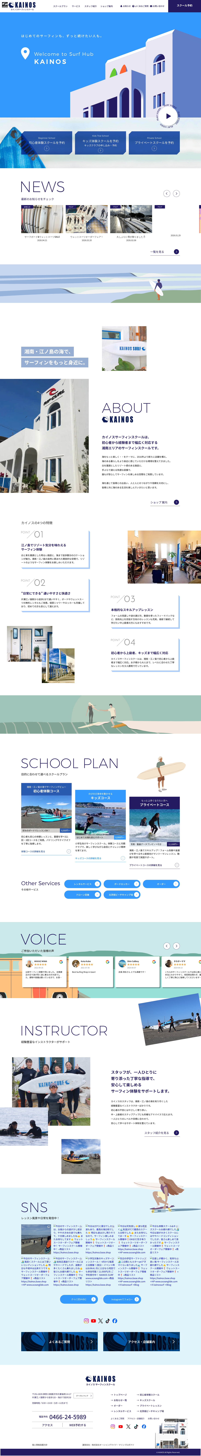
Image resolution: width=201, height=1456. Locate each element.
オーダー (118, 1405)
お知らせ (160, 207)
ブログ (26, 207)
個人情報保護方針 (39, 1444)
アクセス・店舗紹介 (136, 1418)
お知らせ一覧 (120, 1400)
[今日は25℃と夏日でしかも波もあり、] (100, 1239)
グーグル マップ (82, 1395)
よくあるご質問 (117, 1418)
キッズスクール (147, 1400)
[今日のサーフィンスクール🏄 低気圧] (68, 1272)
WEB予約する (77, 1425)
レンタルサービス (122, 1411)
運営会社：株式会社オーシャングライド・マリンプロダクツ (108, 1444)
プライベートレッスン (151, 1405)
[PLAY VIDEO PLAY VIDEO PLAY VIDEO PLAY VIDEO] (168, 131)
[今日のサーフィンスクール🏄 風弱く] (36, 1272)
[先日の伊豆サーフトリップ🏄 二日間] (133, 1272)
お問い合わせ (153, 1418)
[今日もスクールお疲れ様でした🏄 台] (36, 1239)
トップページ (120, 1394)
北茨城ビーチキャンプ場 (152, 1411)
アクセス (47, 1425)
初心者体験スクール (149, 1394)
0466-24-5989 (67, 1416)
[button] (166, 193)
